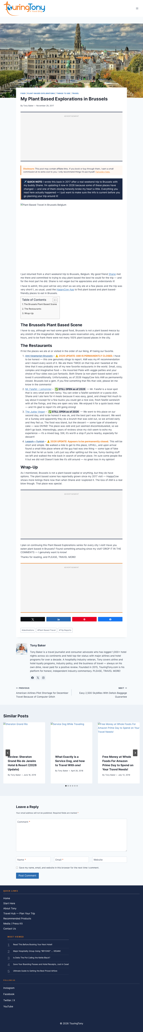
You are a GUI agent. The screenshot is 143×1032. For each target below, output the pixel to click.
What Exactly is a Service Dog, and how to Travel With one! (70, 761)
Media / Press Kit (13, 923)
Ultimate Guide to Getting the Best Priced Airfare (35, 971)
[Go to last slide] (8, 752)
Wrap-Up (29, 313)
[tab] (66, 786)
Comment (23, 821)
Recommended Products (17, 918)
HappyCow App (65, 289)
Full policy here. (103, 172)
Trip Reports (65, 630)
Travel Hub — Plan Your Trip (19, 913)
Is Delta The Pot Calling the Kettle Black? (31, 957)
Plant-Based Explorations (41, 93)
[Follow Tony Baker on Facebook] (32, 677)
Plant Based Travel (46, 630)
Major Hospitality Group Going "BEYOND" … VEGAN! (37, 951)
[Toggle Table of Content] (54, 300)
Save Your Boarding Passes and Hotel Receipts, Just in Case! (41, 964)
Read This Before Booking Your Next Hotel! (32, 944)
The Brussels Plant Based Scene (40, 304)
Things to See (63, 93)
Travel (75, 93)
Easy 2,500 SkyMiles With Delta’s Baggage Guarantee (103, 692)
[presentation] (24, 736)
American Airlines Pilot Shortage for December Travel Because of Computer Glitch (42, 692)
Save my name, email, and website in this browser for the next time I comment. (59, 867)
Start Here (9, 903)
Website (98, 859)
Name (21, 859)
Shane (112, 274)
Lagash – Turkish (34, 441)
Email (59, 859)
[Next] (135, 752)
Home (6, 898)
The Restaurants (32, 308)
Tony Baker (28, 106)
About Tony (9, 908)
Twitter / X (9, 1000)
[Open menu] (137, 8)
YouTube (8, 1006)
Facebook (8, 994)
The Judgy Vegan (35, 411)
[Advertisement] (71, 138)
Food (23, 93)
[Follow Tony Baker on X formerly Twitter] (37, 677)
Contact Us (9, 928)
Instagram (9, 988)
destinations (28, 630)
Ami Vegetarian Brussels (39, 355)
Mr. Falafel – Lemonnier (38, 389)
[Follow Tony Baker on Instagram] (43, 677)
